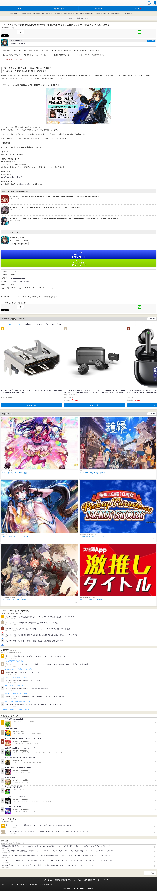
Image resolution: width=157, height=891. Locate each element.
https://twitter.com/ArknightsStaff (20, 281)
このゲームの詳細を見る (20, 244)
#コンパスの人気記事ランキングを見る (12, 661)
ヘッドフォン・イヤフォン (12, 324)
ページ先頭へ (151, 873)
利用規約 (57, 880)
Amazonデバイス (42, 324)
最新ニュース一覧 (42, 14)
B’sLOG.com (108, 880)
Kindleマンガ (28, 324)
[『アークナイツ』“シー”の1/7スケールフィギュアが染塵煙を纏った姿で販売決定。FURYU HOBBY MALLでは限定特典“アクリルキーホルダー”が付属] (59, 224)
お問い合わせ (47, 880)
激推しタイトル (82, 18)
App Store (78, 255)
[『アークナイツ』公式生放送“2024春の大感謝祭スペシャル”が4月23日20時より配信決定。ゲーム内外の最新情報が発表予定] (50, 202)
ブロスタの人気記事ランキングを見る (12, 685)
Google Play (78, 263)
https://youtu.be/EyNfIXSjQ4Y (11, 177)
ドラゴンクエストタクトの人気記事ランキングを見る (16, 701)
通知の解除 (88, 880)
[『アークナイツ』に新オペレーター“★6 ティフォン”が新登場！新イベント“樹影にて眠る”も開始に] (41, 213)
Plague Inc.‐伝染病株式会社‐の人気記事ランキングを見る (17, 709)
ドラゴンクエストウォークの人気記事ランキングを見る (17, 669)
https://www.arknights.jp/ (18, 278)
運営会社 (64, 880)
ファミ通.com (98, 880)
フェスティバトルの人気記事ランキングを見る (14, 693)
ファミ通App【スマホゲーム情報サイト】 (22, 14)
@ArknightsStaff (25, 184)
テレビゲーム (56, 324)
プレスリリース (55, 14)
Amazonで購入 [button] (32, 405)
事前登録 (72, 18)
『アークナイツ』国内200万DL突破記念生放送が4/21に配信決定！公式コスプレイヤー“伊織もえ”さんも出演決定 (97, 14)
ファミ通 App (8, 3)
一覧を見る (151, 319)
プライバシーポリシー (75, 880)
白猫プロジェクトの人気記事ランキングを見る (14, 677)
